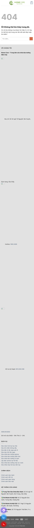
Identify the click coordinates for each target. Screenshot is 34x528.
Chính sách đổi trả (7, 477)
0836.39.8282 (5, 432)
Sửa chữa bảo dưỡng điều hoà (10, 456)
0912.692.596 (20, 369)
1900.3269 (13, 244)
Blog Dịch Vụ (26, 523)
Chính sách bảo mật (7, 481)
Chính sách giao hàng (8, 479)
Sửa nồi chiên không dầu (9, 448)
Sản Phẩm (21, 522)
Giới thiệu (14, 522)
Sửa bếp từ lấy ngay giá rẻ (9, 450)
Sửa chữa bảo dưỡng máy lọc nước (12, 463)
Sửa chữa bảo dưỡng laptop (10, 454)
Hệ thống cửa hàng (10, 523)
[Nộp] (31, 38)
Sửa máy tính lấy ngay (8, 452)
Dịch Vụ (27, 522)
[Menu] (2, 3)
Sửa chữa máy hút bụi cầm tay (10, 465)
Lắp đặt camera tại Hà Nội (9, 460)
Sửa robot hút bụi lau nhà (9, 446)
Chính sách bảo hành (7, 475)
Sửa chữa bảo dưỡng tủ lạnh (10, 458)
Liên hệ (19, 523)
